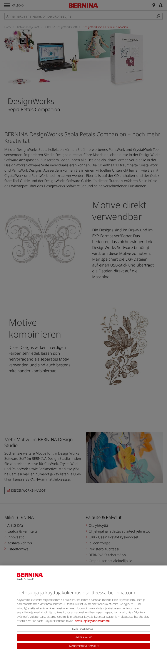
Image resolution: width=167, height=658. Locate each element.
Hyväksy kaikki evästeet (83, 646)
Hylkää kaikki (83, 637)
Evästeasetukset (83, 628)
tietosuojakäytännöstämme (92, 621)
